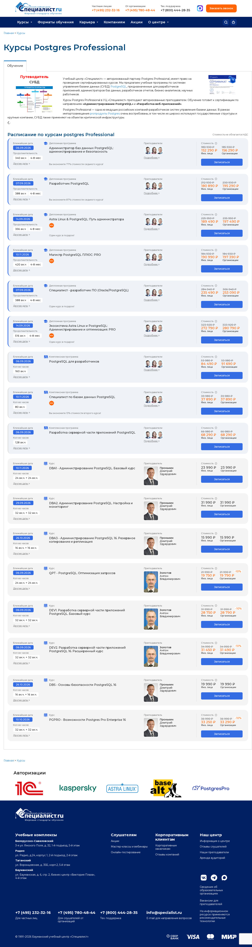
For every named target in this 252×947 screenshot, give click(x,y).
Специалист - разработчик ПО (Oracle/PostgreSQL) (89, 290)
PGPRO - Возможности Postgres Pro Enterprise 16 (87, 720)
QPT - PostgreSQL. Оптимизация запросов (82, 573)
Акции (137, 22)
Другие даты (20, 163)
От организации (135, 6)
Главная (9, 33)
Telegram (214, 878)
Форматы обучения (56, 22)
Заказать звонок (221, 8)
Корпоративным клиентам (172, 837)
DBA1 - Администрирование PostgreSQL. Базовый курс (92, 468)
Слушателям (124, 835)
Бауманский (24, 870)
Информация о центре (215, 841)
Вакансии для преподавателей (211, 902)
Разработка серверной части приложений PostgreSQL (92, 432)
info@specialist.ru (164, 912)
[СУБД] (34, 111)
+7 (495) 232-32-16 (106, 10)
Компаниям (114, 22)
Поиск (226, 22)
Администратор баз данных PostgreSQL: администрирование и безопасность (81, 149)
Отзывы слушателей (213, 846)
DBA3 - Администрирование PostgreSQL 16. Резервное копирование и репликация (92, 539)
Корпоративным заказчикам (166, 847)
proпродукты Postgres (105, 113)
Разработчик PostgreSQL (69, 183)
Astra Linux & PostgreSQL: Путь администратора (86, 219)
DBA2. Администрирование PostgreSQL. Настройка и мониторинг (91, 504)
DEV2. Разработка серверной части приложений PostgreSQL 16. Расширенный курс (87, 649)
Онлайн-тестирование (126, 852)
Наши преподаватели (214, 852)
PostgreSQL (119, 86)
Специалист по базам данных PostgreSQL (82, 397)
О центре (156, 22)
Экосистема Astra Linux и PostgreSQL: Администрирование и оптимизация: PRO (82, 327)
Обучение (15, 66)
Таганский (23, 860)
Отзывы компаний (167, 854)
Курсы (23, 22)
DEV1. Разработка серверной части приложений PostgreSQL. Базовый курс (87, 612)
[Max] (200, 8)
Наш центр (211, 835)
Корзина (233, 22)
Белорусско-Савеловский (34, 841)
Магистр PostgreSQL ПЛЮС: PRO (75, 255)
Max (224, 878)
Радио (20, 850)
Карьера (87, 22)
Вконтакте (204, 878)
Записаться (222, 162)
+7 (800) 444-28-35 (175, 10)
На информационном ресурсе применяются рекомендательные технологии (215, 916)
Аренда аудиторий (212, 858)
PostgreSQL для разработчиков (74, 361)
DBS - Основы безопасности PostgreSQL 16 (82, 685)
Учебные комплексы (36, 835)
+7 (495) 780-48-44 (140, 10)
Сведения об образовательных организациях (211, 890)
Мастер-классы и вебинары (129, 846)
